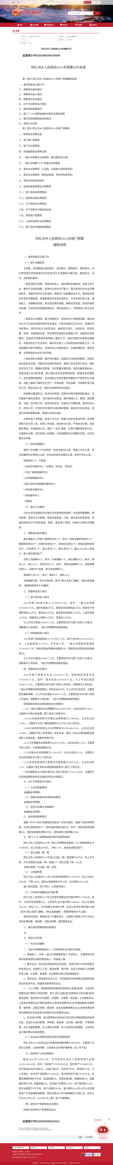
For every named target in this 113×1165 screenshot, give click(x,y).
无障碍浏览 (97, 2)
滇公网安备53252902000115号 (61, 1163)
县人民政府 (36, 25)
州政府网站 (51, 1147)
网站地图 (14, 1151)
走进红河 (94, 25)
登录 (13, 2)
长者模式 (88, 2)
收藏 (80, 1137)
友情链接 (87, 1147)
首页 (21, 25)
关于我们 (27, 1151)
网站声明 (21, 1151)
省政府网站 (33, 1147)
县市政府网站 (70, 1147)
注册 (18, 2)
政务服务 (79, 25)
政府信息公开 (50, 25)
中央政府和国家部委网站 (18, 1147)
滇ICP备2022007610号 (45, 1163)
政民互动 (65, 25)
